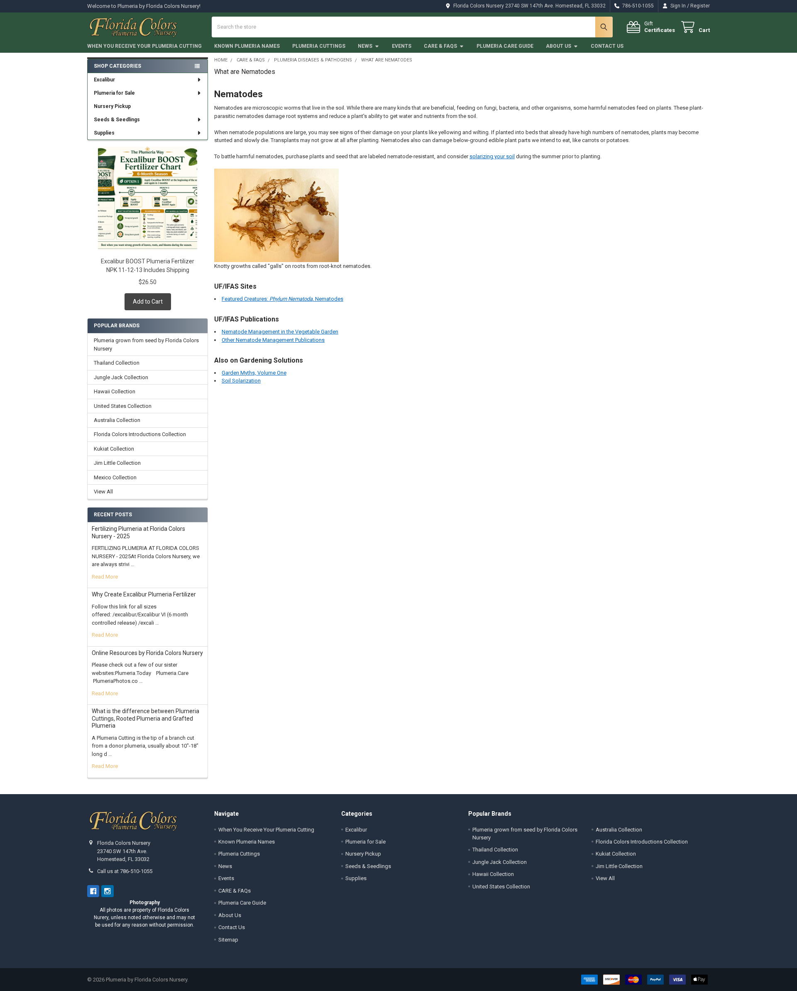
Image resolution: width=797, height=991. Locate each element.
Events (401, 46)
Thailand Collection (116, 363)
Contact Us (607, 46)
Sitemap (228, 940)
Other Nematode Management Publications (273, 340)
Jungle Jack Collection (121, 377)
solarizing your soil (492, 156)
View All (103, 491)
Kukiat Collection (114, 449)
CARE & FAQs (440, 46)
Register (700, 6)
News (365, 46)
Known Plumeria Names (247, 46)
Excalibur (104, 80)
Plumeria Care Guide (505, 46)
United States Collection (123, 406)
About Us (558, 46)
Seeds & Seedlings (117, 120)
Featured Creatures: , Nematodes (282, 299)
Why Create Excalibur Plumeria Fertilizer (144, 594)
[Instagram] (107, 891)
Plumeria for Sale (114, 93)
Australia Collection (117, 420)
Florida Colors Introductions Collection (140, 434)
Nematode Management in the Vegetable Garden (280, 332)
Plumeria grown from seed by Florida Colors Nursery (146, 344)
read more (105, 577)
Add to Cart (148, 301)
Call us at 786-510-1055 (124, 871)
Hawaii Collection (114, 391)
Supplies (104, 133)
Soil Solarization (241, 381)
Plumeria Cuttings (318, 46)
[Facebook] (93, 891)
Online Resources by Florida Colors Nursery (147, 653)
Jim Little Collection (117, 463)
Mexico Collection (115, 477)
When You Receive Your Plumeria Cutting (144, 46)
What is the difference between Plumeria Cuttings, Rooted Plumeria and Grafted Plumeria (145, 718)
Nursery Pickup (112, 106)
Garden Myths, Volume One (254, 373)
